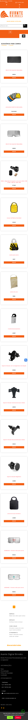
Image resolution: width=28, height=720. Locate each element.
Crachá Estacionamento (14, 329)
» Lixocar (12, 45)
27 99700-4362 (20, 2)
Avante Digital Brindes (12, 654)
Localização (4, 675)
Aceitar (10, 717)
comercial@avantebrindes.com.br (11, 693)
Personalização (5, 671)
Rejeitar (18, 717)
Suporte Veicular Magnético (14, 476)
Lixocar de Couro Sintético (14, 513)
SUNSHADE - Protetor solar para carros (14, 587)
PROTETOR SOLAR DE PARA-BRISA (14, 70)
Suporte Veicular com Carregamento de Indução (14, 365)
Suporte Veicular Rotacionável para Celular (14, 439)
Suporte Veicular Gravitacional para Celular (14, 402)
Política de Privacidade (7, 673)
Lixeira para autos (14, 255)
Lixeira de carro (14, 292)
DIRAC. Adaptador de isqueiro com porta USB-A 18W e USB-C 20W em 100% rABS (14, 181)
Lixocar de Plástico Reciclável (14, 218)
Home (2, 669)
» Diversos (5, 45)
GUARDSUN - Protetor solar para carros (14, 550)
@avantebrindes (14, 645)
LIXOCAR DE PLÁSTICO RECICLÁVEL (14, 107)
